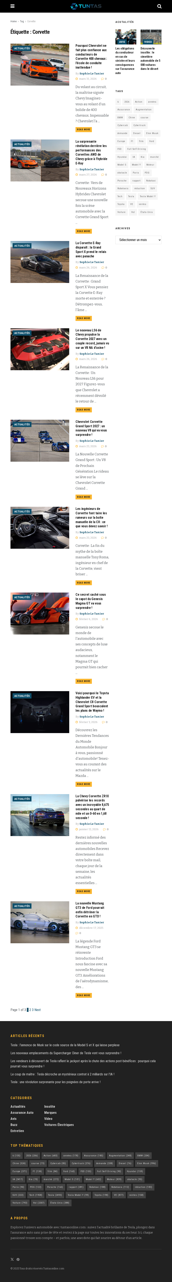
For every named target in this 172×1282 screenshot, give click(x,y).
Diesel (137, 133)
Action (138, 101)
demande (122, 133)
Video (148, 41)
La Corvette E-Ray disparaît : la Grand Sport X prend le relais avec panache (91, 249)
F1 (132, 141)
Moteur (150, 164)
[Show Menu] (12, 6)
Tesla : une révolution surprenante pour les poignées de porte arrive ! (55, 1082)
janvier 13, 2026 (88, 829)
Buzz (13, 1125)
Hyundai (122, 157)
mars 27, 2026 (87, 174)
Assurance (123, 109)
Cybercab (122, 125)
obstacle (122, 172)
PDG (147, 172)
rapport (136, 180)
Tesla (131, 196)
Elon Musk (152, 133)
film (141, 141)
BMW (120, 117)
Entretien (17, 1131)
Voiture (121, 212)
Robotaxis (123, 188)
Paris (136, 172)
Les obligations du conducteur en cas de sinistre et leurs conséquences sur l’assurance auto (125, 61)
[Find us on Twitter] (12, 1259)
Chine (132, 117)
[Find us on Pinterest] (18, 1259)
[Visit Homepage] (86, 6)
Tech (119, 196)
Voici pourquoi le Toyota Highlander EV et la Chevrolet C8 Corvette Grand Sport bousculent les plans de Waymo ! (92, 702)
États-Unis (147, 212)
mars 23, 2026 (87, 446)
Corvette (31, 21)
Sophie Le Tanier (91, 73)
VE (131, 204)
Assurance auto (22, 1113)
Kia (143, 157)
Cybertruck (139, 125)
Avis (122, 41)
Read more (84, 129)
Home (13, 21)
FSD (119, 149)
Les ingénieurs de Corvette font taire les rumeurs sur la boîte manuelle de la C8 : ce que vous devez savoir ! (92, 517)
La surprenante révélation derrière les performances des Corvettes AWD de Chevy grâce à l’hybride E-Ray (91, 152)
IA (134, 157)
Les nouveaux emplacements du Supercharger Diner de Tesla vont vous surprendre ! (65, 1053)
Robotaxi (151, 180)
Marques (50, 1113)
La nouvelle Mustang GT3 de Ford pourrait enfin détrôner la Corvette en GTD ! (90, 909)
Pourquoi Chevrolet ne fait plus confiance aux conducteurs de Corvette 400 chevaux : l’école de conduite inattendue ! (91, 56)
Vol (133, 212)
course (145, 117)
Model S (121, 164)
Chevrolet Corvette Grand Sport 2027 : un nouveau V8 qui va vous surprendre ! (91, 428)
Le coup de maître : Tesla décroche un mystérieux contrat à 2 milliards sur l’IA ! (62, 1074)
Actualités (22, 48)
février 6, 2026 (88, 619)
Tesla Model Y (148, 196)
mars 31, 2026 (87, 78)
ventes (142, 204)
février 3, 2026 (88, 722)
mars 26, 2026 (87, 267)
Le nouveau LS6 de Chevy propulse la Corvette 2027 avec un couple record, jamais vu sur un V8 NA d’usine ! (92, 339)
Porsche (122, 180)
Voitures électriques (59, 1125)
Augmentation (144, 109)
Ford (151, 141)
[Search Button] (159, 6)
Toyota (121, 204)
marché (154, 157)
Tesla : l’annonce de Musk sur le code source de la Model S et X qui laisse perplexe (65, 1045)
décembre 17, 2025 (90, 927)
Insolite (49, 1107)
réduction (139, 188)
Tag (22, 21)
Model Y (136, 164)
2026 (126, 101)
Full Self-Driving (136, 149)
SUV (153, 188)
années (152, 101)
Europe (121, 141)
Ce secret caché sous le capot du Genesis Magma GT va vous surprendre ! (91, 601)
